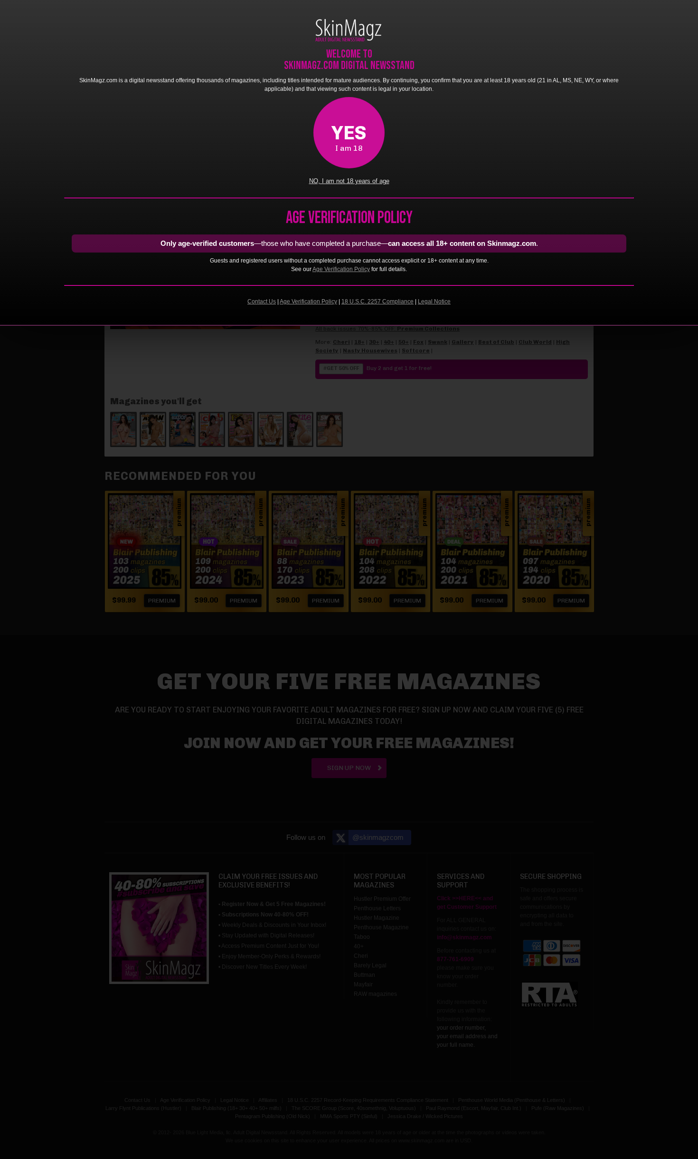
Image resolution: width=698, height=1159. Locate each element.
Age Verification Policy (341, 269)
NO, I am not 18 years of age (349, 181)
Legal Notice (434, 301)
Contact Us (261, 301)
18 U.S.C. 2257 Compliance (377, 301)
